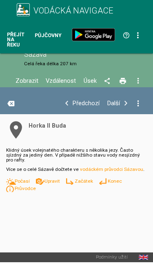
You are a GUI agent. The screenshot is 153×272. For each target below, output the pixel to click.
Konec (115, 181)
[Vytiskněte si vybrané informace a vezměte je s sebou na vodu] (123, 81)
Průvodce (25, 188)
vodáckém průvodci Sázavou (111, 169)
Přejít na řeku (15, 40)
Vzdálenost (61, 81)
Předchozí (86, 103)
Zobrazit (27, 81)
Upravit (52, 181)
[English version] (143, 257)
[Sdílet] (108, 81)
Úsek (90, 81)
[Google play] (95, 34)
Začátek (84, 181)
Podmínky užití (112, 257)
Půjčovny (48, 35)
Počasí (23, 181)
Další (113, 103)
